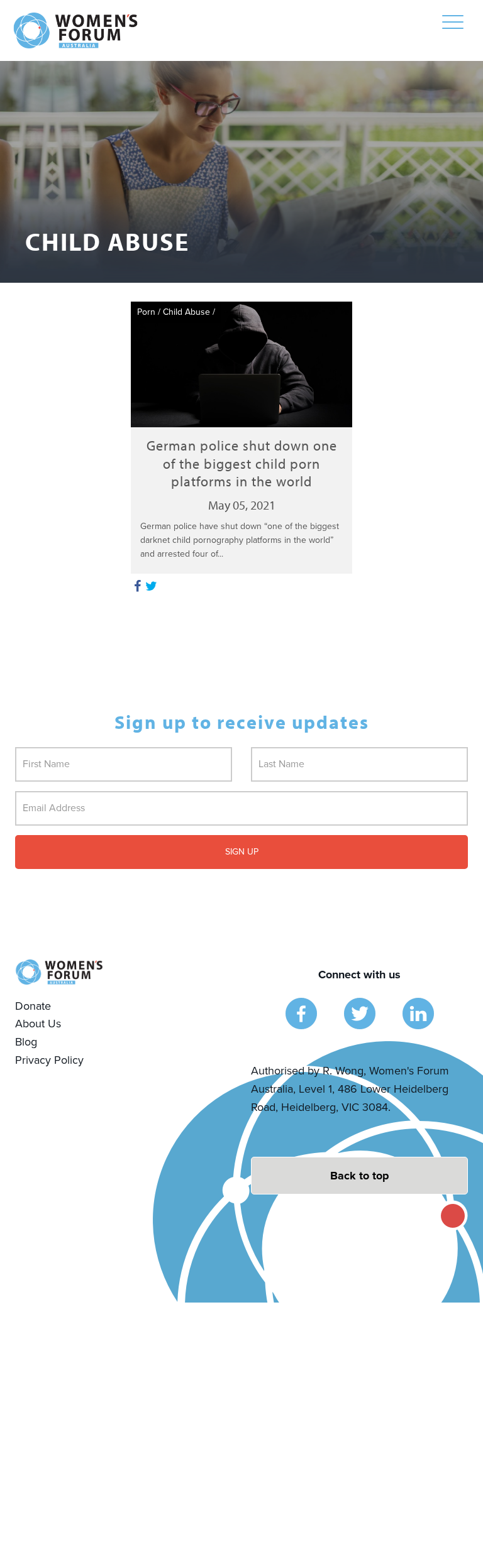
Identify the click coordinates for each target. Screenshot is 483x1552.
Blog (26, 1042)
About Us (38, 1023)
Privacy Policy (49, 1060)
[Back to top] (359, 1175)
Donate (33, 1006)
